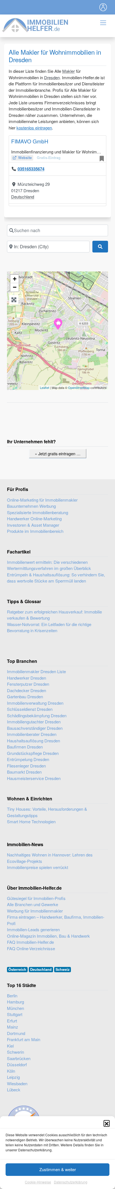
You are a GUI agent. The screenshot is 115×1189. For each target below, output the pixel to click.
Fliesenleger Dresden (26, 766)
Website (25, 157)
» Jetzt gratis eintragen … (57, 453)
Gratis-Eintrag (49, 157)
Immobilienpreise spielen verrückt (37, 867)
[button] (106, 1123)
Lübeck (13, 1089)
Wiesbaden (17, 1083)
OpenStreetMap (79, 387)
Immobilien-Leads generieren (33, 929)
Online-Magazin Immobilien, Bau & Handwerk (48, 936)
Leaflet (44, 387)
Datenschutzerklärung (70, 1182)
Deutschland (22, 196)
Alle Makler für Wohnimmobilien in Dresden (55, 55)
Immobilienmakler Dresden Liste (36, 671)
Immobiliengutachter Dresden (34, 722)
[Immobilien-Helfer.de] (35, 24)
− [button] (14, 287)
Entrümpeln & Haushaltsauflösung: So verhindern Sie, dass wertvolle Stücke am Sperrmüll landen (56, 578)
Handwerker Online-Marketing (34, 518)
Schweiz (63, 969)
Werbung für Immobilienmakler (35, 911)
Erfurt (12, 1021)
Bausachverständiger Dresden (35, 728)
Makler (68, 71)
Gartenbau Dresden (25, 696)
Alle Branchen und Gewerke (32, 904)
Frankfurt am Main (23, 1039)
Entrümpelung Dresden (28, 759)
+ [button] (14, 278)
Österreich (17, 969)
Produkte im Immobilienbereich (35, 531)
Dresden (52, 77)
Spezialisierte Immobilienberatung (37, 512)
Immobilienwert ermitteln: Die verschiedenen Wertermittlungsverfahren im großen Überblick (49, 565)
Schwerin (15, 1052)
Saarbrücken (18, 1058)
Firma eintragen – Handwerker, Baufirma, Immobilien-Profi (55, 920)
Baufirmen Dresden (25, 747)
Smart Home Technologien (31, 821)
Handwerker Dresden (26, 678)
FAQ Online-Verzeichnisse (31, 948)
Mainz (12, 1027)
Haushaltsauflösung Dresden (33, 740)
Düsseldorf (17, 1064)
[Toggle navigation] (103, 7)
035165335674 (31, 169)
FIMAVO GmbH (29, 141)
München (15, 1008)
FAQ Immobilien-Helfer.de (30, 942)
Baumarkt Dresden (24, 772)
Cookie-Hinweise (38, 1182)
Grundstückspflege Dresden (33, 753)
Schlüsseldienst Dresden (29, 709)
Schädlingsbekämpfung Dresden (36, 715)
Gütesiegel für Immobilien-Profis (36, 898)
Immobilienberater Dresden (31, 734)
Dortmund (16, 1033)
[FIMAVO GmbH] (58, 324)
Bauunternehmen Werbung (31, 506)
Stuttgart (14, 1014)
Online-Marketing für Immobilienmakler (42, 500)
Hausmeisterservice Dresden (34, 778)
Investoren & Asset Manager (33, 525)
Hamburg (15, 1002)
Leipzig (13, 1077)
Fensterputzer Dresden (28, 684)
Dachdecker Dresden (26, 690)
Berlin (12, 995)
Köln (11, 1071)
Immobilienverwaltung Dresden (35, 703)
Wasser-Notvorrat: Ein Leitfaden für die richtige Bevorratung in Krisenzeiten (49, 627)
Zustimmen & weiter (57, 1169)
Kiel (10, 1046)
